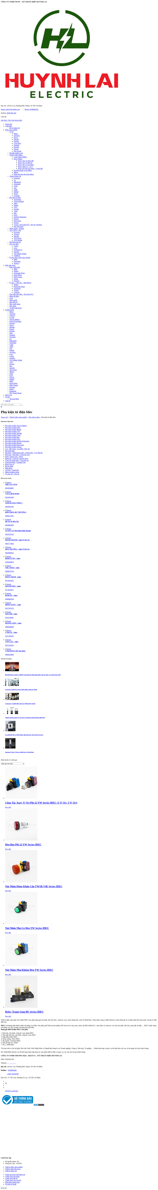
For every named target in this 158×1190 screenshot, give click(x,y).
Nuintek (16, 145)
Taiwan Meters (19, 201)
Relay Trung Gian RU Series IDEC (24, 1011)
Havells (16, 147)
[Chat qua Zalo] (2, 1188)
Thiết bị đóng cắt (15, 176)
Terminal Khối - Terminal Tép (15, 462)
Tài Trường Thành (20, 254)
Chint (16, 186)
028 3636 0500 (17, 120)
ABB (15, 190)
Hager (16, 194)
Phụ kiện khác (18, 227)
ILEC (16, 215)
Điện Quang (18, 277)
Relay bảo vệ (9, 464)
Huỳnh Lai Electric (11, 1091)
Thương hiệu (9, 310)
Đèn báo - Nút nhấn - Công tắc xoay (17, 455)
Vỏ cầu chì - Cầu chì (12, 474)
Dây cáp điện (13, 244)
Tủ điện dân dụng (15, 308)
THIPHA (17, 256)
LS (15, 180)
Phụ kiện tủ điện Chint (12, 435)
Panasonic (17, 261)
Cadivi (16, 246)
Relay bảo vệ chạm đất (26, 161)
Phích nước (13, 300)
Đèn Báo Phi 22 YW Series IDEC (23, 844)
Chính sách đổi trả (11, 1178)
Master (16, 205)
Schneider (17, 184)
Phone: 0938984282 (31, 109)
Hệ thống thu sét (15, 242)
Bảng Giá (8, 395)
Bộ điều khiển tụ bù (16, 153)
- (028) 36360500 (13, 1074)
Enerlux (16, 141)
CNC (15, 207)
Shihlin (16, 192)
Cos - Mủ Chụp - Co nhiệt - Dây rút (17, 449)
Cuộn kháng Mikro (20, 157)
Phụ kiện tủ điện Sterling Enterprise (17, 441)
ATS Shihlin (18, 240)
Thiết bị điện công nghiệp (18, 417)
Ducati (16, 149)
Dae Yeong (17, 151)
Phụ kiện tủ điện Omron (13, 447)
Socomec (17, 232)
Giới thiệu (8, 126)
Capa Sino (17, 143)
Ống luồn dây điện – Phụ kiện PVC (21, 294)
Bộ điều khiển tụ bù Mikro (23, 170)
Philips (16, 271)
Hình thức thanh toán (12, 1182)
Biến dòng (8, 468)
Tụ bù (11, 132)
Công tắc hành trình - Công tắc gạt (17, 460)
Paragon (16, 281)
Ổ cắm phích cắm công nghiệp (19, 257)
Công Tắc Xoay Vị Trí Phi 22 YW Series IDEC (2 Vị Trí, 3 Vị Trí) (41, 802)
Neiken (16, 290)
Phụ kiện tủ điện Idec (12, 437)
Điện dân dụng (10, 265)
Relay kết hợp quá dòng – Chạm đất (30, 168)
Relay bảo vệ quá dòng (26, 165)
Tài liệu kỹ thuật (10, 1184)
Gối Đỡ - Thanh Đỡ (12, 470)
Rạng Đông (18, 275)
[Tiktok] (6, 1083)
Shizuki (16, 139)
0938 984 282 (11, 113)
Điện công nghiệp (11, 130)
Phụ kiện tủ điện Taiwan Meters (16, 426)
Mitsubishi (17, 182)
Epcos (16, 137)
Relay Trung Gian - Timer (14, 457)
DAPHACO (18, 250)
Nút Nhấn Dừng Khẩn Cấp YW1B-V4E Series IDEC (33, 886)
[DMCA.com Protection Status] (39, 1105)
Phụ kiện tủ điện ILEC (13, 439)
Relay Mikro (18, 159)
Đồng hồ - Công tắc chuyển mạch (16, 458)
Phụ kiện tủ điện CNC (12, 431)
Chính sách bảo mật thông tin (15, 1174)
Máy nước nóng (14, 304)
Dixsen (16, 219)
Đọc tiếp (8, 807)
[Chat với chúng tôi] (4, 1188)
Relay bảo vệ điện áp (25, 163)
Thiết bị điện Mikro (16, 155)
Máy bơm (12, 306)
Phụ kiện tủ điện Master (13, 429)
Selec (15, 203)
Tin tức (7, 397)
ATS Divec (17, 238)
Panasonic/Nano (19, 273)
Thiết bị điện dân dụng (13, 1169)
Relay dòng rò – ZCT (25, 167)
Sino (11, 333)
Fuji (15, 188)
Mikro (16, 134)
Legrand (16, 196)
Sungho (16, 209)
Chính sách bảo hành (12, 1176)
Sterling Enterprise (20, 217)
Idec (15, 213)
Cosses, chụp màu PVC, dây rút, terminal (28, 225)
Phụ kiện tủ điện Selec (12, 427)
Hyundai (17, 178)
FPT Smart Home (15, 393)
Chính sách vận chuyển (13, 1180)
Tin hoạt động (14, 399)
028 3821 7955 (6, 120)
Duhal (16, 279)
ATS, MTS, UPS (15, 230)
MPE (15, 259)
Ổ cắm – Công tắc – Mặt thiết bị (20, 283)
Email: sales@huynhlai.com (10, 109)
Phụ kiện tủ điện (15, 197)
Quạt (11, 298)
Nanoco (16, 263)
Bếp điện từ (13, 302)
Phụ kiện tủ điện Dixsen (13, 443)
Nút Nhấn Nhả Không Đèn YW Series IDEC (29, 969)
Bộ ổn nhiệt (9, 466)
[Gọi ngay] (6, 1188)
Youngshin (17, 199)
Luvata (11, 317)
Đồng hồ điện (14, 296)
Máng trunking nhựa (12, 472)
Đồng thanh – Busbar (16, 228)
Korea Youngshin (15, 321)
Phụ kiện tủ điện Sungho (13, 433)
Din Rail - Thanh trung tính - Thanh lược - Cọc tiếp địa (24, 453)
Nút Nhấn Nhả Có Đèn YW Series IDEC (27, 928)
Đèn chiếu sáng (14, 267)
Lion (15, 248)
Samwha (17, 136)
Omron (16, 223)
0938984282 (12, 1070)
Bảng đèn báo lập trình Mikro (24, 174)
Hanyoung (17, 221)
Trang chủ (8, 124)
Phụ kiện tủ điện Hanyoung (14, 445)
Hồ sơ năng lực (14, 128)
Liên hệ (7, 401)
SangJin (16, 252)
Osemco (16, 234)
